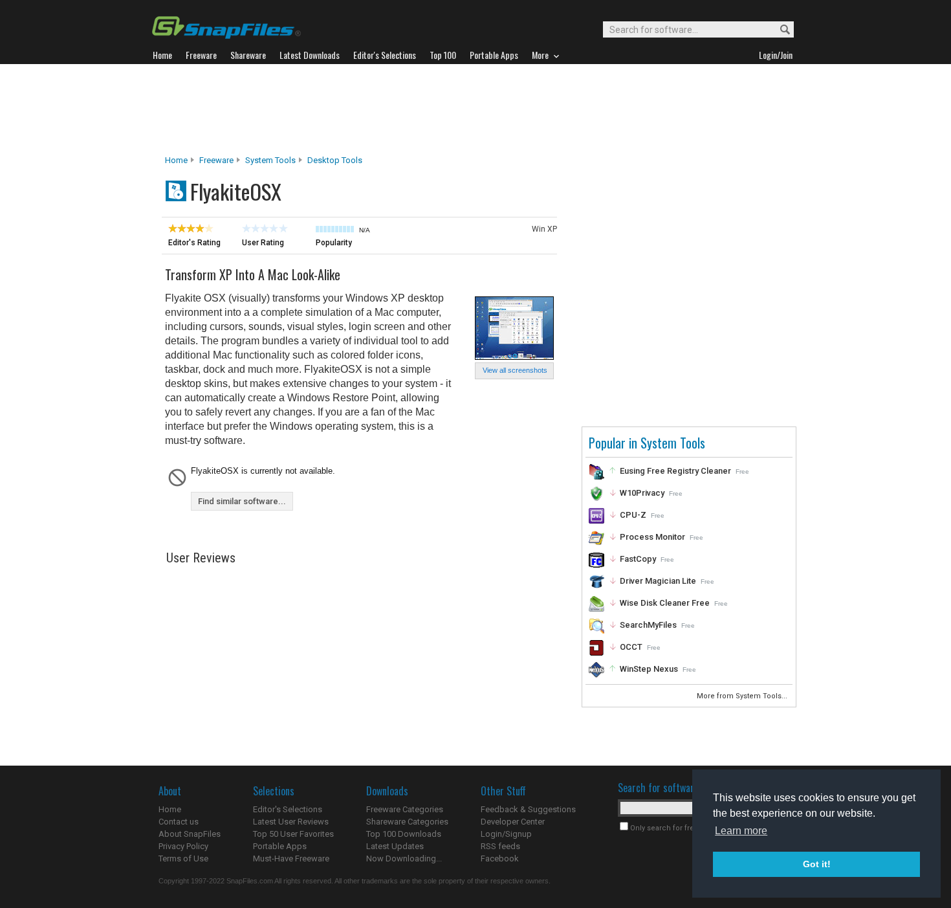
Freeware (216, 160)
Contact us (178, 821)
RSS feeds (500, 846)
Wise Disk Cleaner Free (665, 603)
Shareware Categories (407, 821)
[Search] (779, 30)
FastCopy (638, 559)
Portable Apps (280, 846)
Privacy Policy (183, 846)
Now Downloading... (404, 858)
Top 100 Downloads (403, 834)
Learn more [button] (741, 830)
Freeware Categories (404, 809)
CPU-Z (633, 515)
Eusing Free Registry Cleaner (675, 471)
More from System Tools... (743, 696)
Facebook (500, 858)
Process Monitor (652, 537)
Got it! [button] (817, 864)
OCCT (631, 647)
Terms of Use (183, 858)
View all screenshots (515, 370)
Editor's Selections (287, 809)
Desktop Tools (334, 160)
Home (176, 160)
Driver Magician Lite (658, 581)
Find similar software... (242, 501)
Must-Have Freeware (291, 858)
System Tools (270, 160)
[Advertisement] (475, 109)
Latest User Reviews (291, 821)
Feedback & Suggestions (528, 809)
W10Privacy (642, 493)
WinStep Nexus (649, 669)
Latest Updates (395, 846)
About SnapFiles (189, 834)
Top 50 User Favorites (293, 834)
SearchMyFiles (648, 625)
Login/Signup (506, 834)
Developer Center (513, 821)
